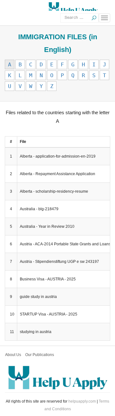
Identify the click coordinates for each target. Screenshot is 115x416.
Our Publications (39, 355)
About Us (13, 355)
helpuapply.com (82, 401)
